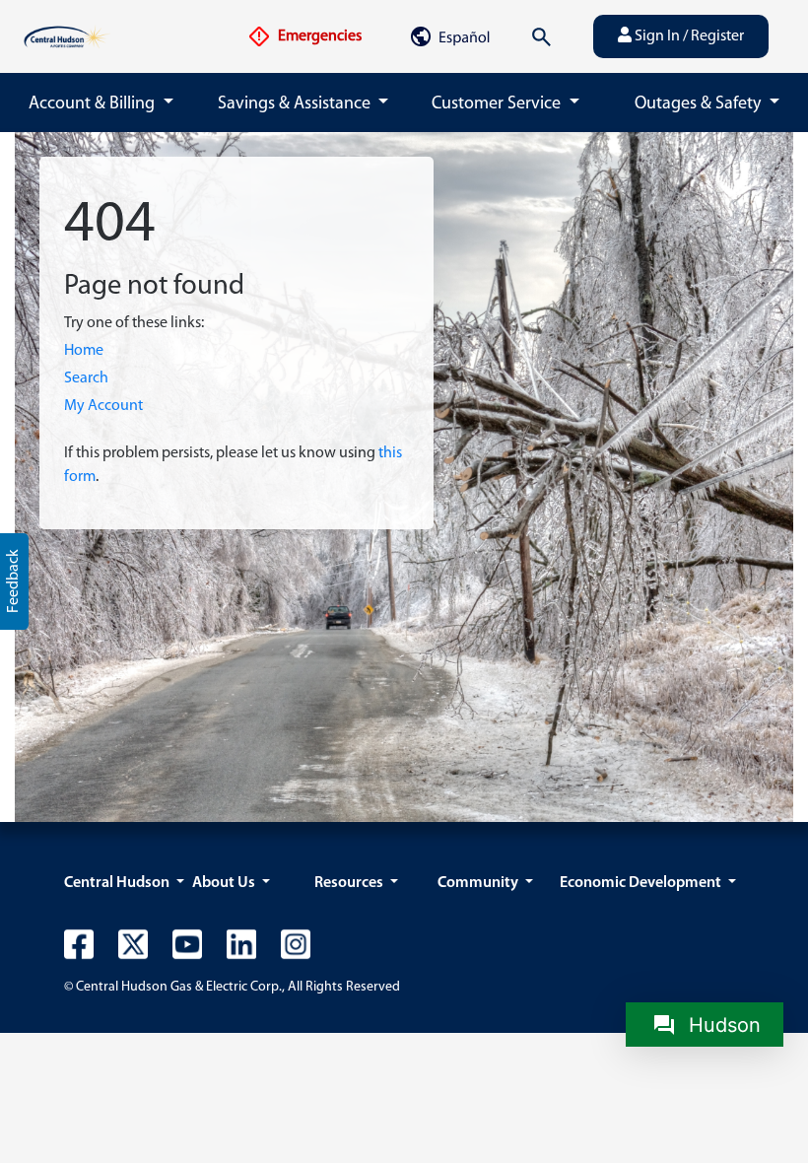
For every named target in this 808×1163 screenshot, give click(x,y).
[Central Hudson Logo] (67, 36)
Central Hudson (118, 883)
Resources (350, 883)
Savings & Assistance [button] (296, 104)
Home (83, 351)
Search (86, 378)
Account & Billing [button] (94, 104)
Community (479, 883)
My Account (103, 406)
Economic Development (642, 883)
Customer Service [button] (498, 104)
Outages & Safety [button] (700, 104)
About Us (225, 883)
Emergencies (318, 36)
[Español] (449, 36)
